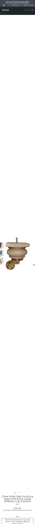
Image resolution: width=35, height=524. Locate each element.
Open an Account (29, 5)
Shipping (14, 510)
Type (17, 516)
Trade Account (15, 5)
